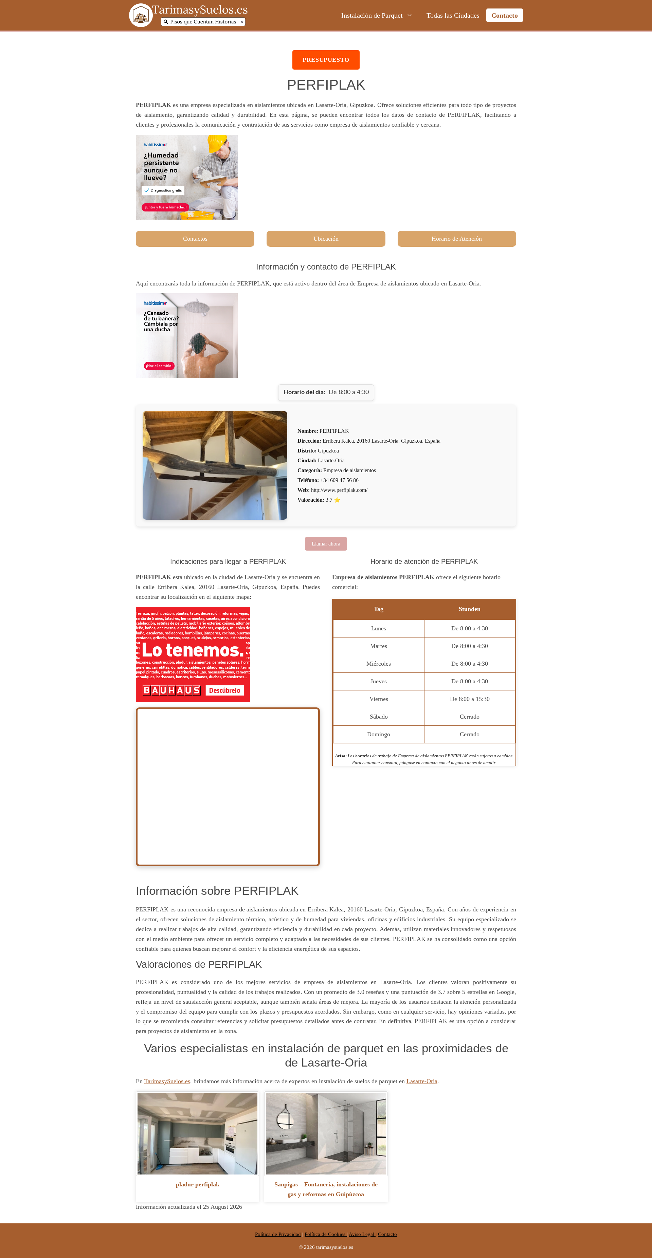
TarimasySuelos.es (167, 1081)
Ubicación (326, 238)
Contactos (195, 238)
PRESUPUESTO (326, 59)
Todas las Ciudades (453, 15)
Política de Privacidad (278, 1234)
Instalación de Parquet (372, 15)
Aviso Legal (362, 1234)
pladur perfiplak (197, 1184)
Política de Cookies (326, 1234)
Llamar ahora (326, 544)
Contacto (504, 15)
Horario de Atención (457, 238)
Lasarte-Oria (421, 1081)
